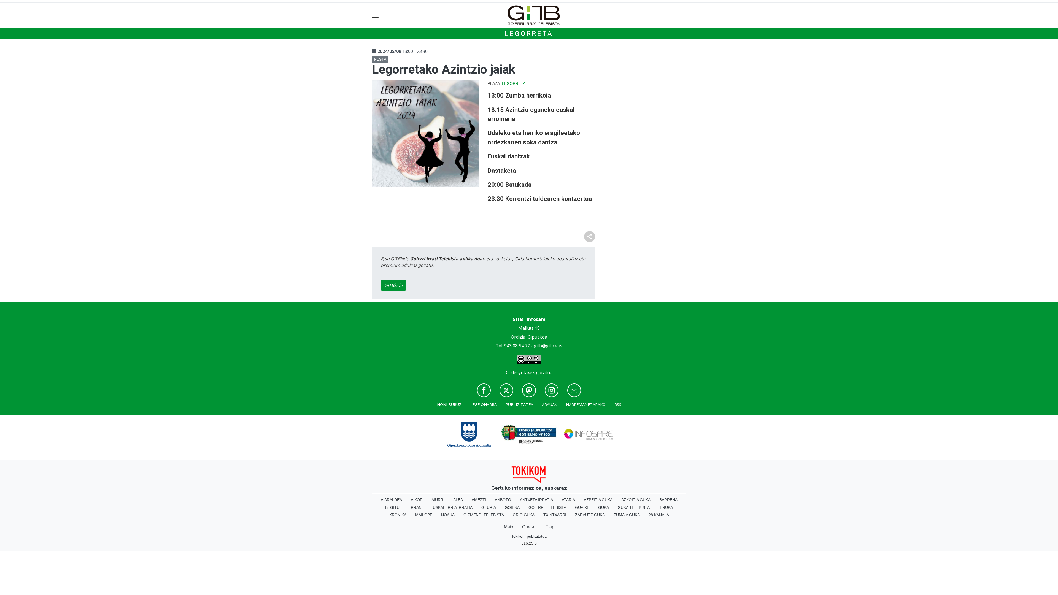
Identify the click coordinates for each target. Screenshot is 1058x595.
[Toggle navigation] (375, 15)
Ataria (568, 499)
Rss (617, 404)
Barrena (668, 499)
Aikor (417, 499)
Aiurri (437, 499)
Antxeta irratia (536, 499)
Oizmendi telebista (483, 515)
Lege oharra (483, 404)
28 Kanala (659, 515)
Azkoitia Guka (636, 499)
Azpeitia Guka (598, 499)
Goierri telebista (547, 507)
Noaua (448, 515)
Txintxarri (554, 515)
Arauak (549, 404)
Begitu (392, 507)
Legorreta (529, 33)
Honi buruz (449, 404)
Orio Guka (524, 515)
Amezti (479, 499)
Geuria (488, 507)
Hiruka (665, 507)
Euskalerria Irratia (451, 507)
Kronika (397, 515)
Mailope (423, 515)
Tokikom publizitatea (529, 536)
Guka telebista (634, 507)
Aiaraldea (391, 499)
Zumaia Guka (627, 515)
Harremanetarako (586, 404)
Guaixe (582, 507)
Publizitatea (519, 404)
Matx (508, 526)
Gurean (529, 526)
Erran (415, 507)
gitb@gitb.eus (548, 346)
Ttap (550, 526)
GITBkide (393, 285)
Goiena (512, 507)
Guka (603, 507)
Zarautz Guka (590, 515)
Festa (380, 59)
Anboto (503, 499)
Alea (458, 499)
